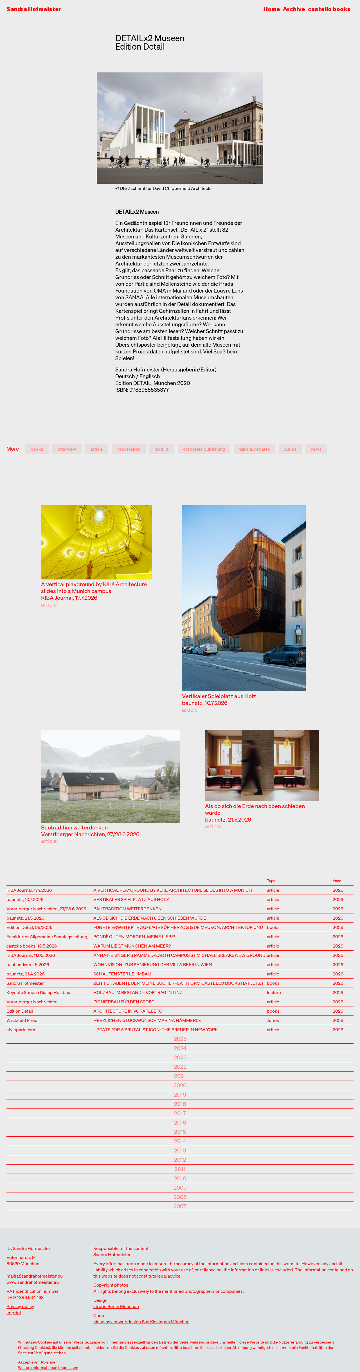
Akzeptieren (29, 1362)
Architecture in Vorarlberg (128, 1010)
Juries (290, 449)
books (37, 449)
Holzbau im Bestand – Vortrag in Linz (138, 992)
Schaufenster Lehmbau (122, 973)
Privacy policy (20, 1306)
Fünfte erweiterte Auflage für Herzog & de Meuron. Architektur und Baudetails (178, 927)
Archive (294, 9)
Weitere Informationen (37, 1367)
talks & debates (254, 449)
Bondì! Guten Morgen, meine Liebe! (134, 936)
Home (272, 9)
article (97, 449)
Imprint (13, 1312)
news (316, 449)
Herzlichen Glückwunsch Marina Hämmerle (147, 1020)
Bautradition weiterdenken (74, 827)
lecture (162, 449)
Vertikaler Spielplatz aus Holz (219, 696)
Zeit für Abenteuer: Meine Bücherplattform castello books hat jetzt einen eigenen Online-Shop (178, 982)
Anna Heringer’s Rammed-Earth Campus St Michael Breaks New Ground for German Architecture (179, 954)
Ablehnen (49, 1362)
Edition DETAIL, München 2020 (152, 382)
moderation (128, 449)
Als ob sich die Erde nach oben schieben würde (255, 809)
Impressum (68, 1367)
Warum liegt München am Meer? (132, 945)
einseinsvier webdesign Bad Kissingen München (141, 1321)
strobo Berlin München (116, 1306)
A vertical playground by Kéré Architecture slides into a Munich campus (94, 587)
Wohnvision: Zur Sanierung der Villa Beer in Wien (152, 964)
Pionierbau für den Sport (123, 1001)
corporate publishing (204, 449)
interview (67, 449)
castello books (329, 9)
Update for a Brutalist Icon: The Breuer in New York (155, 1029)
